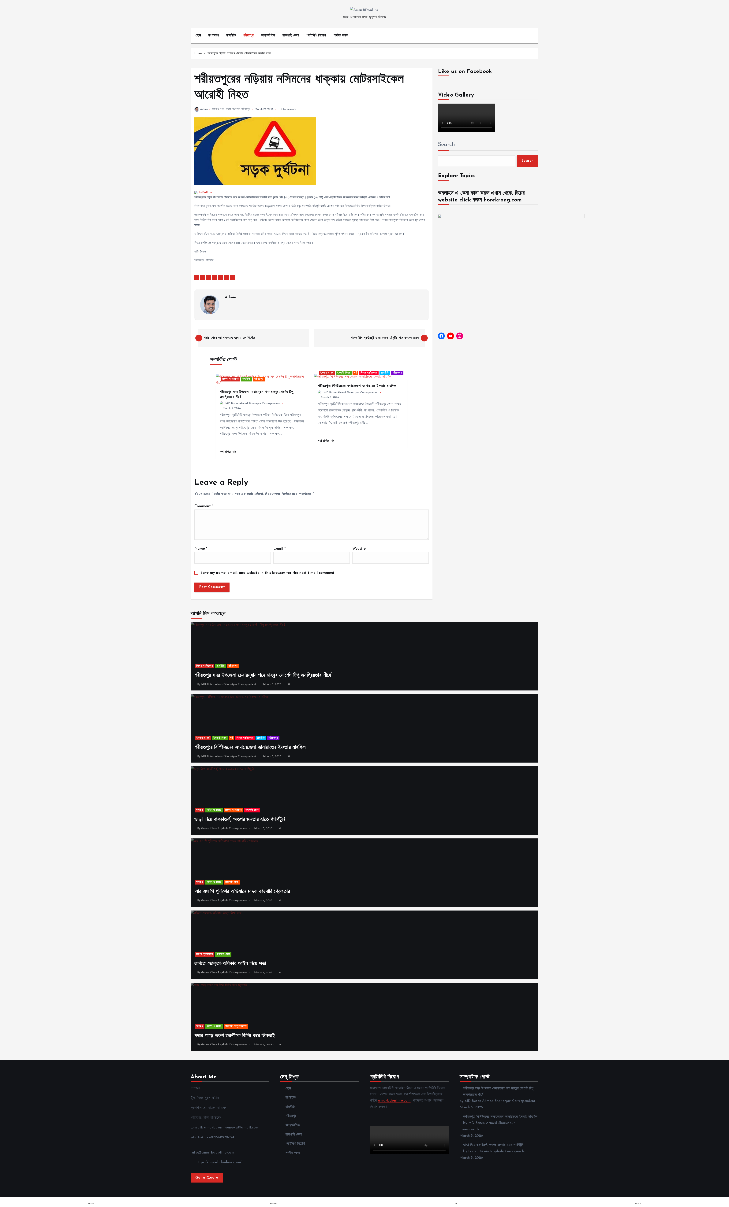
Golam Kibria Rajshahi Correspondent (224, 828)
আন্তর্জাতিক (268, 35)
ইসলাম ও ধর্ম (326, 372)
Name (200, 549)
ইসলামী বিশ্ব (343, 372)
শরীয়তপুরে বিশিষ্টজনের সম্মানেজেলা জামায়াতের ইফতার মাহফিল (500, 1117)
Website (359, 549)
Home (198, 53)
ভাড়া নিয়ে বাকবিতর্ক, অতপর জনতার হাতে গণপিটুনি (493, 1145)
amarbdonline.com (394, 1100)
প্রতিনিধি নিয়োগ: (316, 35)
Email (279, 549)
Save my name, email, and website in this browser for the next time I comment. (268, 573)
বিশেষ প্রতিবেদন (230, 379)
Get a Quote (206, 1177)
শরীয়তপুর (248, 35)
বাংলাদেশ (213, 35)
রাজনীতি (231, 35)
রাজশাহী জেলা (290, 35)
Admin (204, 109)
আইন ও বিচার (218, 109)
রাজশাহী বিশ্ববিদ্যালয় (236, 1026)
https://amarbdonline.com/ (217, 1162)
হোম (198, 35)
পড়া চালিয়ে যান (228, 451)
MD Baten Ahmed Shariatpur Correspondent (252, 403)
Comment (203, 506)
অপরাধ (199, 810)
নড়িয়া (228, 109)
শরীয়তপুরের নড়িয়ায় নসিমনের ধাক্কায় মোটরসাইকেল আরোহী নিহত (239, 53)
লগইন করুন (341, 35)
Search (446, 144)
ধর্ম (355, 372)
